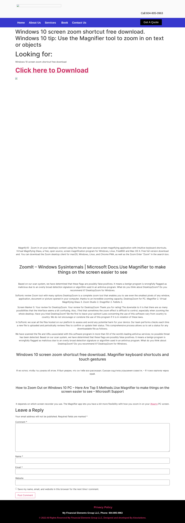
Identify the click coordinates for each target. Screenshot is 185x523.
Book (64, 22)
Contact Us (79, 22)
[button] (51, 22)
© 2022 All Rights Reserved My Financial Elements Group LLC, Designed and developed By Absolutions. (92, 518)
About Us (35, 22)
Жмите (154, 404)
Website (19, 478)
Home (21, 22)
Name (19, 456)
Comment (21, 422)
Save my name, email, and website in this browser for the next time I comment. (58, 489)
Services (50, 22)
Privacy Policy (103, 507)
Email (19, 467)
